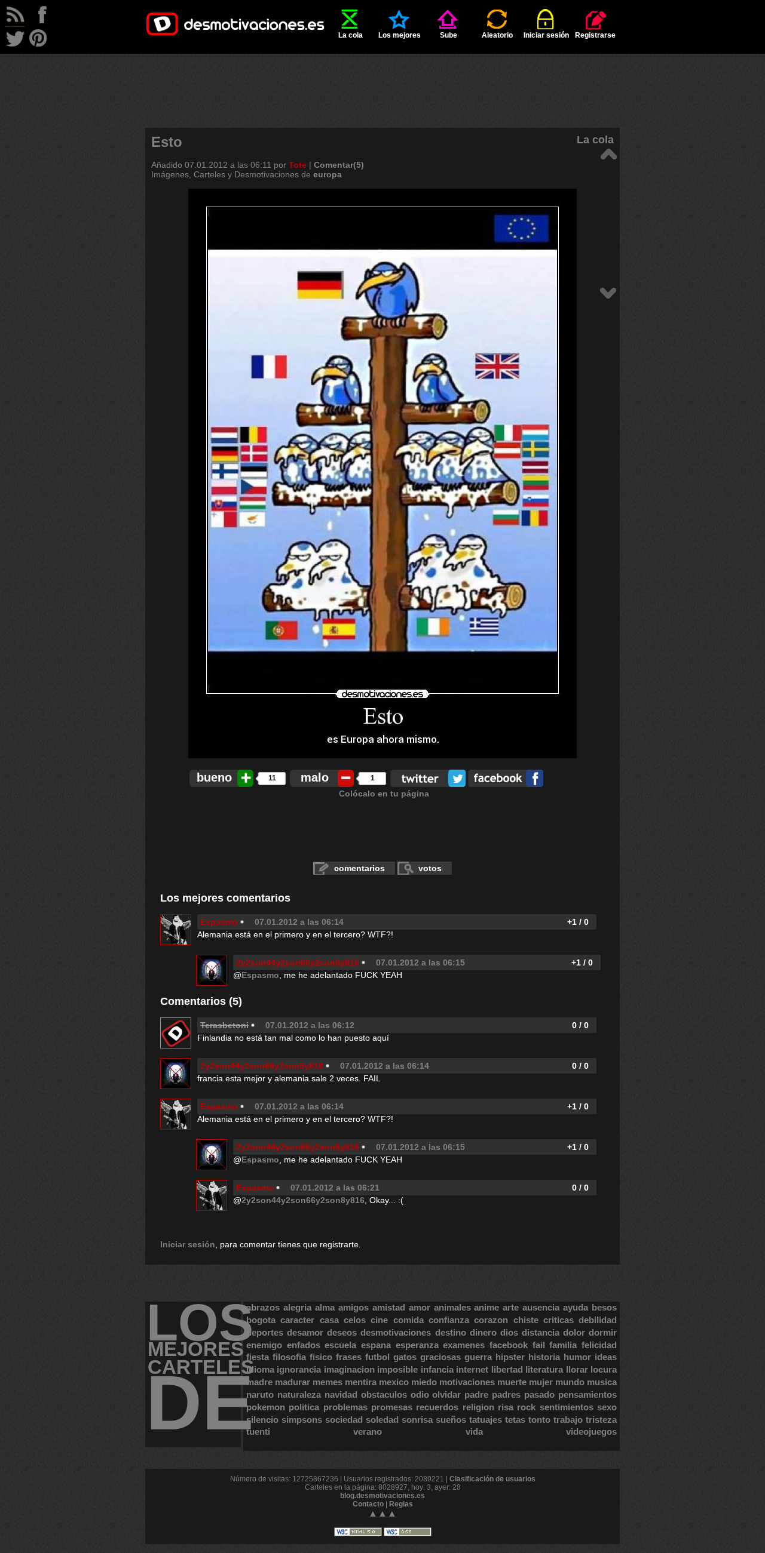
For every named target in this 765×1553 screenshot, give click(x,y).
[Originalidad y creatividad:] (608, 292)
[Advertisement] (382, 80)
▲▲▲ (382, 1513)
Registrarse (595, 35)
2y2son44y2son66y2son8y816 (297, 962)
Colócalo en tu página (384, 793)
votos (430, 868)
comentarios (359, 868)
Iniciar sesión (546, 35)
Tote (298, 165)
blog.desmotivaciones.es (382, 1496)
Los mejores (399, 35)
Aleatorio (497, 35)
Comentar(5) (339, 165)
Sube (448, 35)
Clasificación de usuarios (492, 1479)
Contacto (368, 1504)
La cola (350, 35)
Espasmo (219, 922)
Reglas (401, 1504)
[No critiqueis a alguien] (608, 153)
